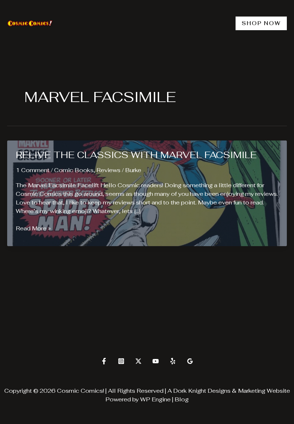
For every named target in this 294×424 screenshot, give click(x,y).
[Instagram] (121, 361)
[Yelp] (173, 361)
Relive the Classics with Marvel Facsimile (136, 155)
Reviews (108, 170)
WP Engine (155, 399)
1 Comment (32, 170)
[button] (261, 23)
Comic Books (74, 170)
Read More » (33, 228)
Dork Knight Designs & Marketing (219, 391)
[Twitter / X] (138, 361)
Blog (182, 399)
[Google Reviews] (190, 361)
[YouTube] (155, 361)
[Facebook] (104, 361)
